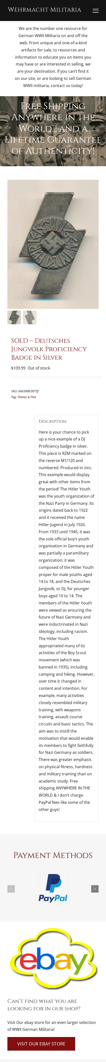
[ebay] (53, 928)
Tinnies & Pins (27, 397)
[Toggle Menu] (95, 10)
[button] (11, 889)
